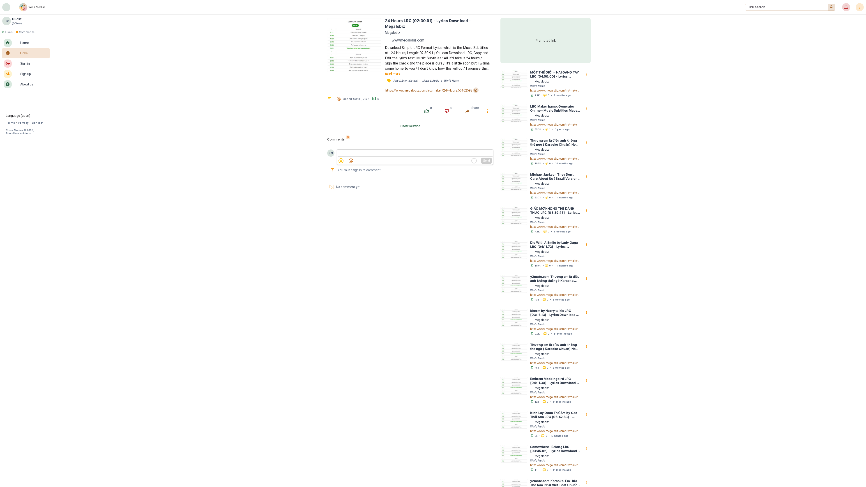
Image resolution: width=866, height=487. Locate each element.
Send (486, 160)
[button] (6, 7)
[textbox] (415, 153)
